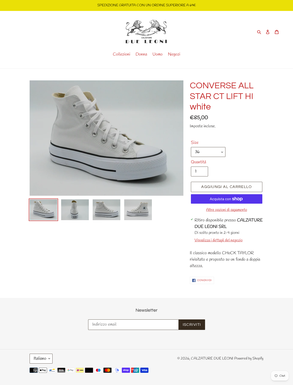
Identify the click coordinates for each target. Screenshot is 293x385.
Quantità (198, 162)
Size (194, 143)
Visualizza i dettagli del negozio (219, 240)
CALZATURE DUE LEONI (212, 358)
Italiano (40, 358)
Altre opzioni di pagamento (226, 209)
